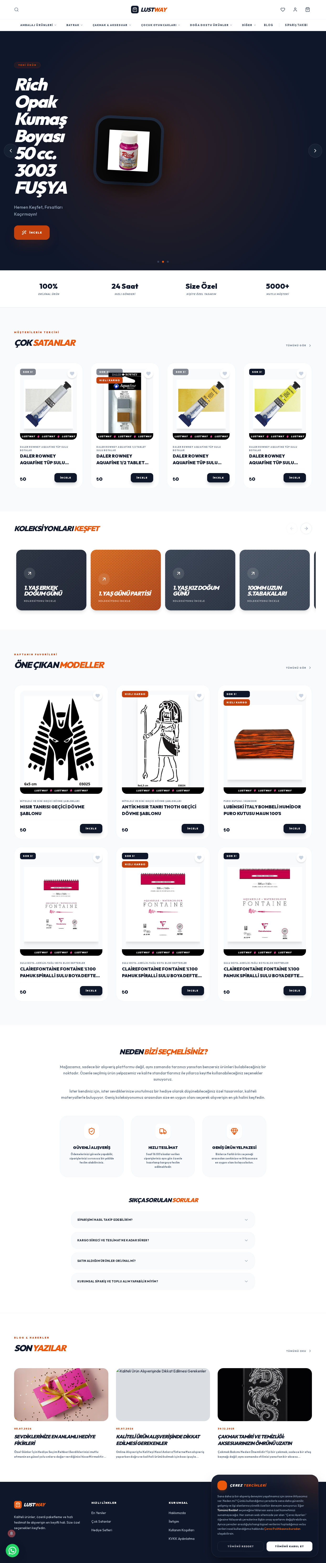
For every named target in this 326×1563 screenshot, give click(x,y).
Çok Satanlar (101, 1556)
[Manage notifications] (11, 1533)
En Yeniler (98, 1547)
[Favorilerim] (283, 9)
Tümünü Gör (296, 379)
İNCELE (35, 274)
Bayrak (72, 25)
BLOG (268, 25)
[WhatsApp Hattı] (12, 1550)
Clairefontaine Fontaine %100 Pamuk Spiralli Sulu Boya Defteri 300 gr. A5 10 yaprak (60, 1010)
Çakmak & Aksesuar (110, 25)
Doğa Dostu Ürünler (209, 25)
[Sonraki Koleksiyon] (306, 563)
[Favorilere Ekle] (72, 408)
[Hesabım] (295, 9)
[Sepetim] (307, 9)
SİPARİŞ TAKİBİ (296, 25)
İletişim (174, 1556)
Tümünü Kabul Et (289, 1546)
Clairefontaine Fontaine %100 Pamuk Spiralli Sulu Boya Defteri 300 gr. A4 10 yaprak (162, 1010)
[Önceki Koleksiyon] (292, 563)
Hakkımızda (177, 1547)
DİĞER (247, 25)
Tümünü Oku (296, 1385)
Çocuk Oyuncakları (159, 25)
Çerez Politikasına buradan (282, 1529)
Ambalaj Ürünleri (36, 25)
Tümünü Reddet (240, 1546)
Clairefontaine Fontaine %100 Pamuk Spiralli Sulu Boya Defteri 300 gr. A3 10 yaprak (264, 1010)
